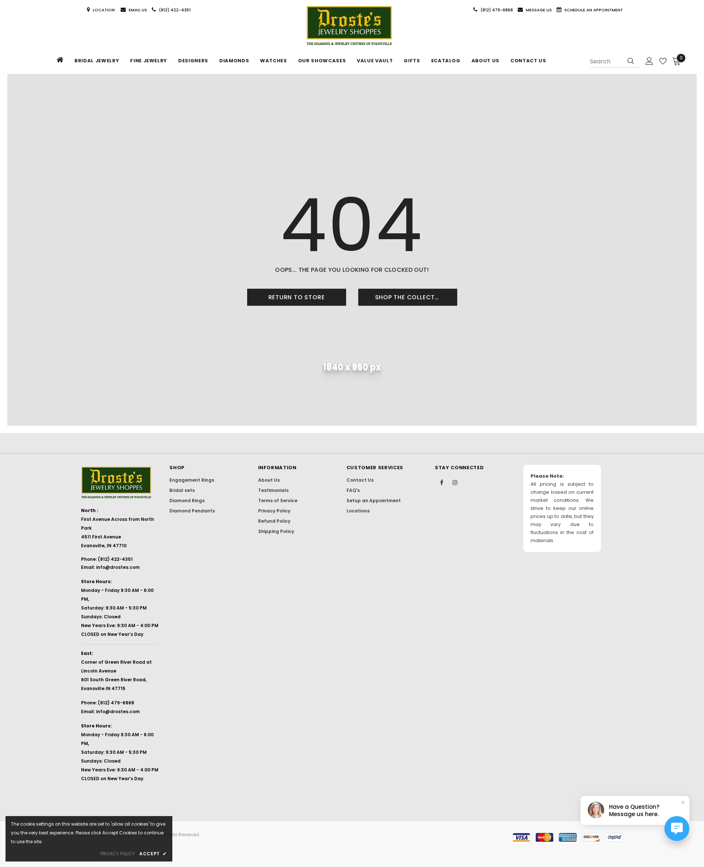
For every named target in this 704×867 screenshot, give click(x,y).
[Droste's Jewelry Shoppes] (349, 25)
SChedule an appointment (593, 10)
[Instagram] (455, 482)
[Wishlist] (663, 61)
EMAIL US (138, 10)
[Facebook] (441, 482)
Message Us (539, 10)
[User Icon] (649, 61)
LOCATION (104, 10)
